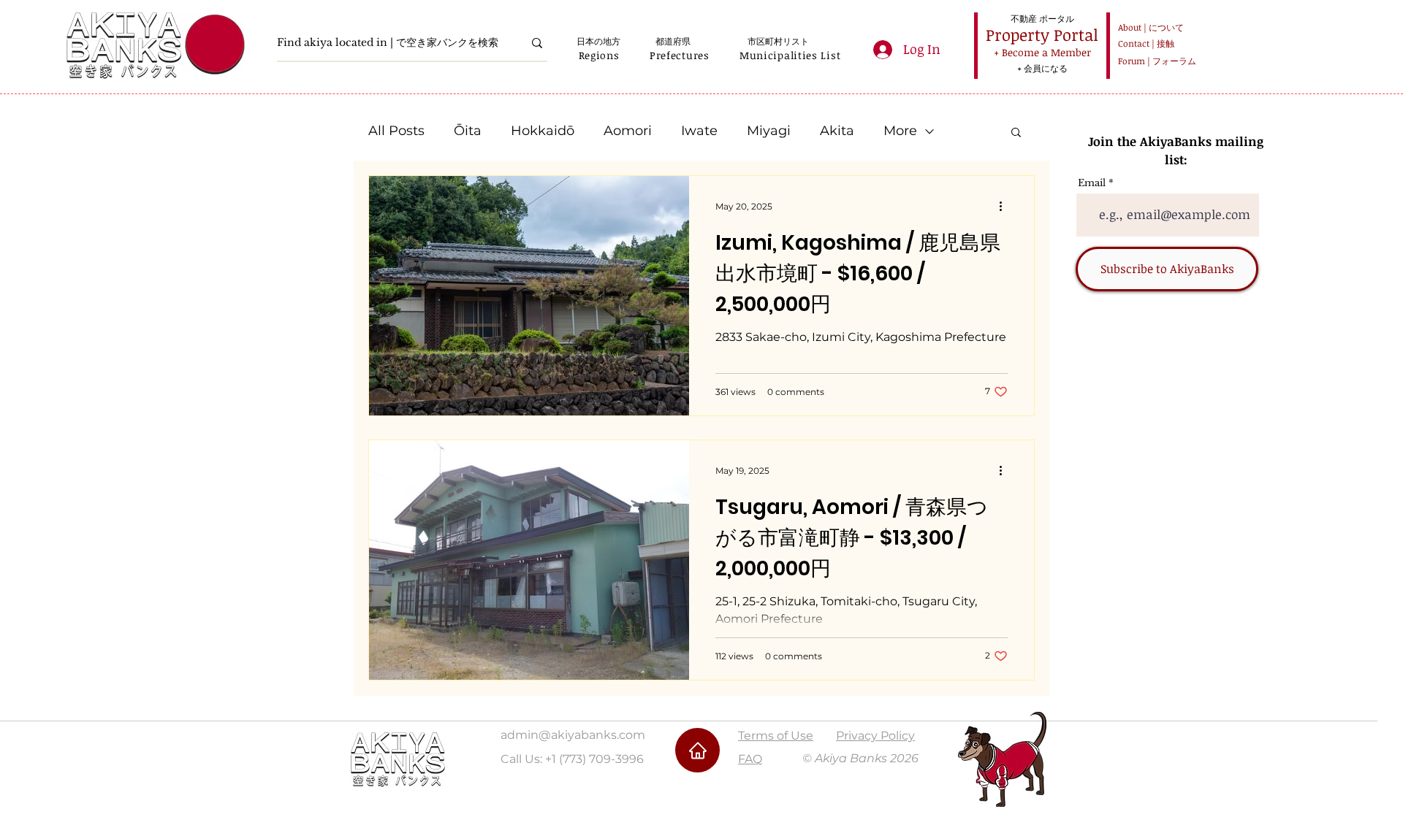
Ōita (468, 131)
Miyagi (769, 131)
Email (1092, 183)
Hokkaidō (542, 131)
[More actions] (1005, 206)
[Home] (697, 750)
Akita (837, 131)
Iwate (699, 131)
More (900, 131)
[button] (598, 55)
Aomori (628, 131)
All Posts (396, 131)
